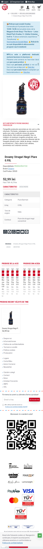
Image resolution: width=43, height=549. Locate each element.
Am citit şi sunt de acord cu (16, 406)
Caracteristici (10, 187)
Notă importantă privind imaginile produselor (16, 124)
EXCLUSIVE (14, 13)
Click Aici (31, 67)
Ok (40, 536)
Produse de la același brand (15, 263)
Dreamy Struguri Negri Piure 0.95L (24, 244)
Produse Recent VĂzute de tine (14, 302)
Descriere (23, 187)
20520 (8, 247)
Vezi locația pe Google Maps (17, 42)
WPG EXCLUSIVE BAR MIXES (27, 13)
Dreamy (11, 169)
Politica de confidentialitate (12, 543)
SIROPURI (16, 247)
